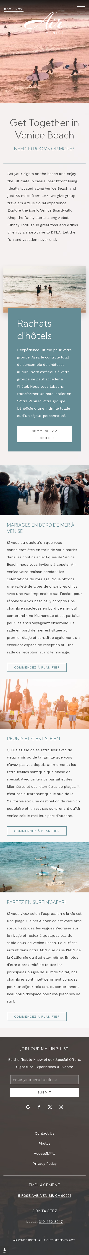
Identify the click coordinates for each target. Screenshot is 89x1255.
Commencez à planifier (45, 434)
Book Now (14, 9)
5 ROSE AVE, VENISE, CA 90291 (44, 1195)
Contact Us (44, 1133)
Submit (44, 1092)
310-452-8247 (51, 1221)
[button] (81, 9)
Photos (44, 1143)
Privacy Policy (45, 1163)
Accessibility (44, 1153)
